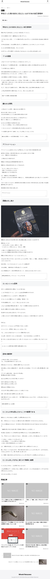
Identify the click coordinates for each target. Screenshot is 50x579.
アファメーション (6, 192)
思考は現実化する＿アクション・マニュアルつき (13, 275)
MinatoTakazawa (25, 1)
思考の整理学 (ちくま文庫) (8, 404)
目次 (3, 20)
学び (3, 10)
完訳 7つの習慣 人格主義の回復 (9, 95)
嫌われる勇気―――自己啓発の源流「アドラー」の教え (15, 136)
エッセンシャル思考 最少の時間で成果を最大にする (14, 346)
